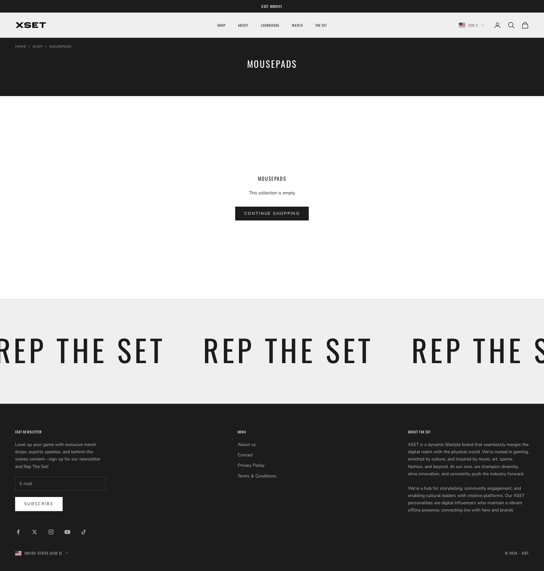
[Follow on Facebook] (18, 532)
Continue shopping (272, 213)
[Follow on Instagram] (51, 532)
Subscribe (39, 504)
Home (20, 46)
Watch (297, 25)
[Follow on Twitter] (34, 532)
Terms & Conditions (257, 476)
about (243, 25)
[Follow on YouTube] (67, 532)
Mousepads (60, 46)
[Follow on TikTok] (84, 532)
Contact (245, 455)
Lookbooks (270, 25)
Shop (38, 46)
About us (247, 445)
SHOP (221, 25)
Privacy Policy (251, 465)
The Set (321, 25)
